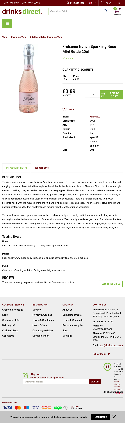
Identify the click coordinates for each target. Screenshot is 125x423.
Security (36, 309)
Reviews (42, 168)
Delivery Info (9, 325)
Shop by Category (31, 2)
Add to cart (114, 94)
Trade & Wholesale (72, 320)
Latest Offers (39, 325)
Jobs (65, 330)
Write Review (111, 284)
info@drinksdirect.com (111, 345)
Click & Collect (10, 330)
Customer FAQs (10, 320)
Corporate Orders (72, 315)
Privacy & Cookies (42, 315)
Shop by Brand (11, 2)
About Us (67, 309)
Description (16, 168)
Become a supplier (72, 325)
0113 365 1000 (77, 3)
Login (5, 315)
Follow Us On (99, 353)
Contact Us (8, 335)
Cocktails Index (40, 335)
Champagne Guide (42, 330)
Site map (67, 335)
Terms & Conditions (43, 320)
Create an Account (12, 309)
